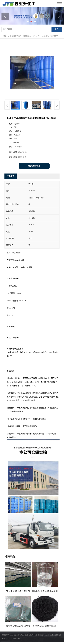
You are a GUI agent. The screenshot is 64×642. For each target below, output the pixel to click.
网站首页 (27, 36)
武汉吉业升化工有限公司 (35, 635)
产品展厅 (37, 36)
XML (47, 635)
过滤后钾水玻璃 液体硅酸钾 (45, 591)
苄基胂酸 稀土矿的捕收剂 (18, 591)
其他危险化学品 (50, 36)
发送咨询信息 (34, 166)
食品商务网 (15, 639)
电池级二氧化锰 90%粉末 (44, 626)
